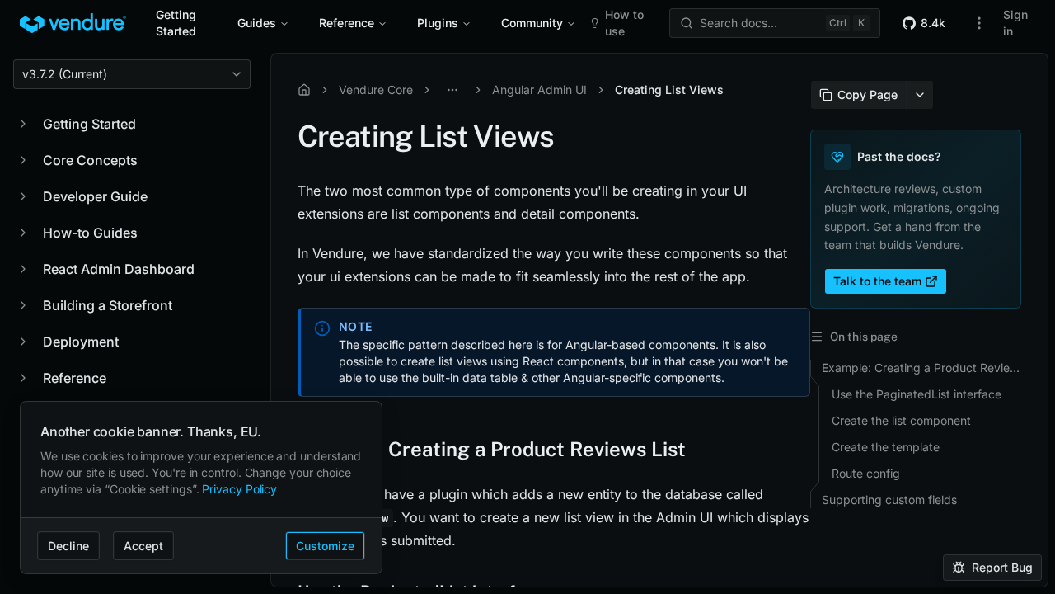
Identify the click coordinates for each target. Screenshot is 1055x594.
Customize (325, 546)
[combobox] (132, 74)
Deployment (81, 341)
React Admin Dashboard (119, 269)
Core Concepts (90, 160)
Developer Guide (95, 196)
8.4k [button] (933, 23)
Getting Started (176, 22)
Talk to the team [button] (877, 281)
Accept (143, 546)
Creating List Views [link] (669, 89)
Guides (256, 23)
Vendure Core (376, 89)
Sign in (1015, 22)
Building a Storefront (107, 305)
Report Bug (1002, 567)
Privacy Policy (239, 489)
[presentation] (659, 320)
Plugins (437, 23)
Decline (68, 546)
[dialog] (201, 488)
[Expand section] (23, 124)
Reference (346, 23)
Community (532, 23)
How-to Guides (90, 232)
